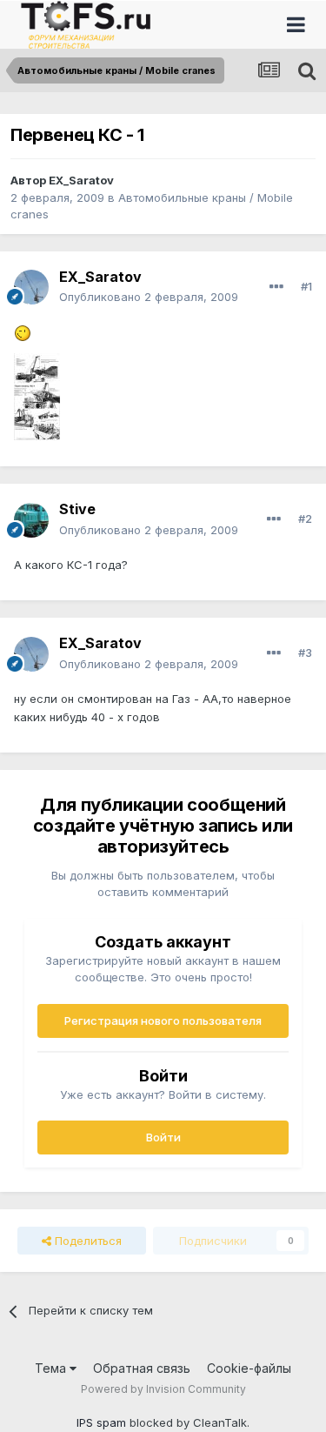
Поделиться (86, 1241)
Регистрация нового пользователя (163, 1020)
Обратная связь (141, 1368)
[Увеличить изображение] (22, 332)
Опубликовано (148, 297)
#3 (305, 652)
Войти (163, 1137)
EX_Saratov (81, 180)
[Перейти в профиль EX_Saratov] (31, 287)
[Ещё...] (276, 287)
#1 (306, 286)
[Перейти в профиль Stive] (31, 520)
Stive (77, 509)
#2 (305, 518)
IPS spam (101, 1422)
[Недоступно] (37, 396)
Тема (52, 1368)
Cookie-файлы (249, 1368)
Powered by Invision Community (163, 1388)
